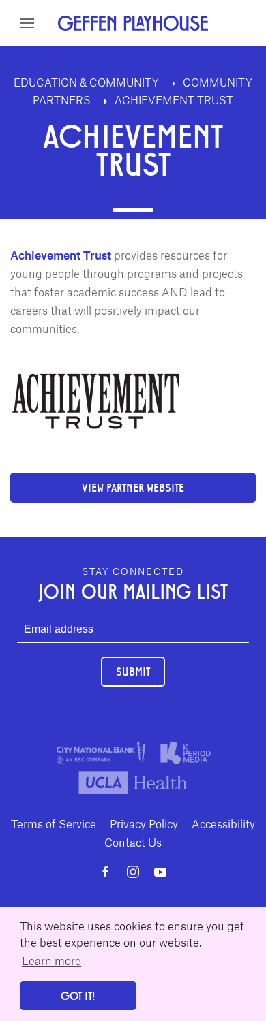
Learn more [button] (51, 960)
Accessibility (223, 823)
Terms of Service (53, 823)
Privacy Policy (144, 823)
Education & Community (88, 82)
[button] (27, 23)
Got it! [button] (78, 995)
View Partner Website (133, 487)
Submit (133, 671)
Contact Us (133, 842)
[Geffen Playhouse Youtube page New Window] (160, 872)
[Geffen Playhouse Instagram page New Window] (133, 872)
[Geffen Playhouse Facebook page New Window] (106, 872)
